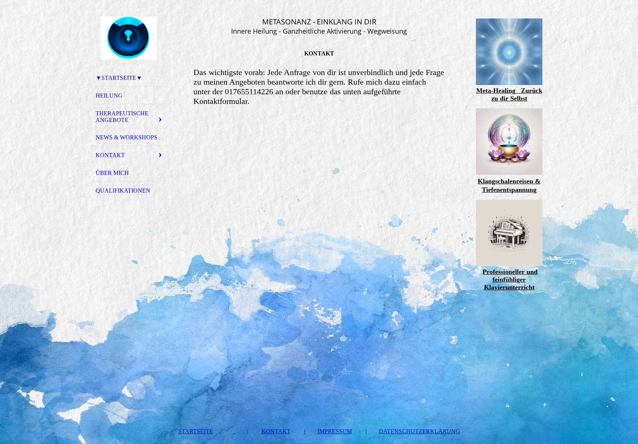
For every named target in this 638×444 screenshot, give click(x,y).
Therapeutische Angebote (122, 116)
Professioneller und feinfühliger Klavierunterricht (510, 279)
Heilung (109, 95)
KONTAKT (110, 155)
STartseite (195, 431)
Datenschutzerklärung (419, 431)
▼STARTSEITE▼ (119, 78)
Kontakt (276, 431)
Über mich (112, 173)
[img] (129, 38)
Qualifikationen (123, 190)
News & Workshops (126, 137)
